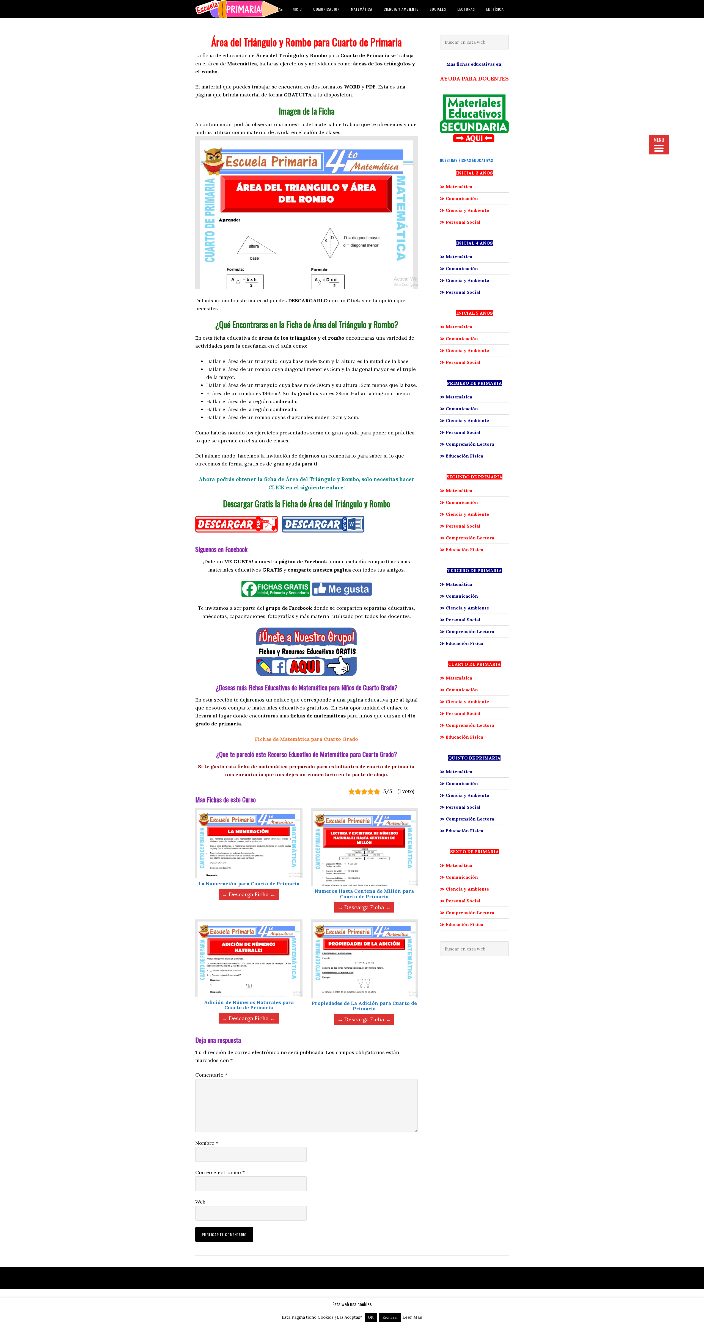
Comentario (211, 1075)
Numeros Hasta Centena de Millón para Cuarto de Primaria (364, 893)
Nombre (206, 1143)
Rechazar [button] (390, 1317)
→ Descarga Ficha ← (249, 894)
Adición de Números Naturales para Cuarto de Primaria (249, 1005)
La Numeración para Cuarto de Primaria (248, 883)
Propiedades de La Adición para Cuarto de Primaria (364, 1005)
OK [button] (370, 1317)
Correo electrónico (220, 1172)
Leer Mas (412, 1317)
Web (200, 1202)
